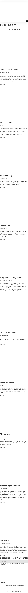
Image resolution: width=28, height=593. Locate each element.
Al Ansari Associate (5, 0)
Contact (3, 582)
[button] (14, 21)
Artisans (20, 591)
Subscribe (14, 567)
